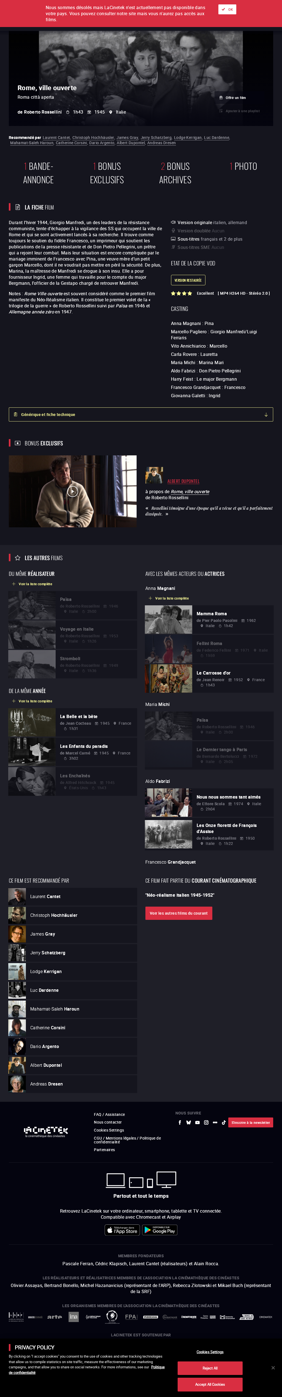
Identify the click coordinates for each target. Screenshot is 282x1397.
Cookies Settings (210, 1351)
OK (230, 9)
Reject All (210, 1368)
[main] (141, 1368)
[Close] (273, 1368)
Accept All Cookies (210, 1384)
